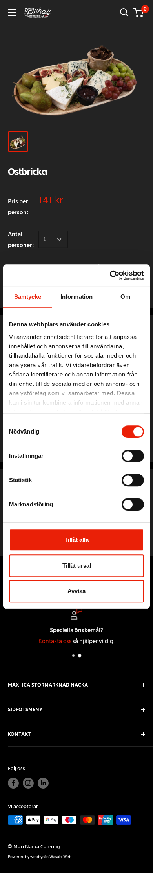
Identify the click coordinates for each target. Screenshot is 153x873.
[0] (139, 12)
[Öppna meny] (12, 12)
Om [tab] (125, 296)
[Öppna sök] (124, 12)
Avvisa (76, 591)
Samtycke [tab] (27, 296)
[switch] (133, 456)
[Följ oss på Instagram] (28, 783)
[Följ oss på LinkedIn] (43, 783)
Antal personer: (21, 240)
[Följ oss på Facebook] (13, 783)
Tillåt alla (76, 539)
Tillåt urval (76, 565)
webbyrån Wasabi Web (50, 856)
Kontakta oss (54, 641)
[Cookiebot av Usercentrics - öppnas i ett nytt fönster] (110, 275)
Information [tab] (76, 296)
